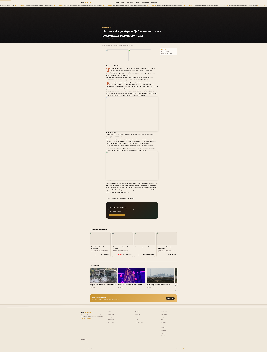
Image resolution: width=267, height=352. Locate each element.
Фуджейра (163, 330)
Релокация (137, 2)
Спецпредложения (165, 317)
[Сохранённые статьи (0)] (182, 2)
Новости (117, 2)
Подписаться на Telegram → (86, 318)
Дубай (162, 319)
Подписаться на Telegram (116, 214)
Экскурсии (123, 2)
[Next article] (176, 290)
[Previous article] (173, 290)
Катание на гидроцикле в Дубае (143, 247)
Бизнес (136, 319)
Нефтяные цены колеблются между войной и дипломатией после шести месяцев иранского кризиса (66, 5)
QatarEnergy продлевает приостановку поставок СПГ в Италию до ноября (22, 5)
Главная (103, 45)
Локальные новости (114, 45)
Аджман (163, 333)
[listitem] (117, 55)
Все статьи (129, 214)
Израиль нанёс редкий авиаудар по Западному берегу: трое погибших (153, 5)
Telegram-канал (84, 342)
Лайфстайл (137, 317)
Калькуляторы (154, 2)
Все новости (137, 314)
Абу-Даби (163, 322)
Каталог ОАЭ (164, 314)
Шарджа (163, 325)
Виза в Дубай (130, 2)
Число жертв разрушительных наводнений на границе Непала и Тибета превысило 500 (112, 5)
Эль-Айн (163, 335)
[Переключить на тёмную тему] (184, 2)
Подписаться (170, 298)
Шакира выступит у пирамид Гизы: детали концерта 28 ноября (189, 5)
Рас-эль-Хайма (164, 327)
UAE (86, 312)
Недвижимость (145, 2)
